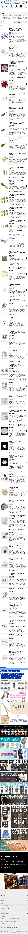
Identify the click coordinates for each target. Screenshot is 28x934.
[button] (1, 3)
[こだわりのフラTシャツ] (14, 765)
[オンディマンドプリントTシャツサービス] (14, 776)
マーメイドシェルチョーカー (7, 678)
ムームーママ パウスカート (14, 671)
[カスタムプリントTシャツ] (14, 811)
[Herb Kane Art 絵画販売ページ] (14, 730)
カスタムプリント (5, 675)
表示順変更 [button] (18, 22)
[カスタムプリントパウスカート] (14, 834)
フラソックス (20, 673)
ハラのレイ (18, 678)
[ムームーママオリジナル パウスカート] (14, 685)
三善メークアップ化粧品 (16, 675)
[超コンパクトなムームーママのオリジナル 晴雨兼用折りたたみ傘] (14, 742)
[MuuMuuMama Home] (12, 2)
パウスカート (4, 673)
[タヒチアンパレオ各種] (14, 799)
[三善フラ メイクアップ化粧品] (14, 719)
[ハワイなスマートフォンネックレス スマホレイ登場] (14, 753)
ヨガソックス (12, 673)
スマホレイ (4, 671)
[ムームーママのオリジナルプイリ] (14, 708)
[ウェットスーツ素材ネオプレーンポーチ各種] (14, 788)
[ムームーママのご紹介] (14, 845)
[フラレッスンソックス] (14, 696)
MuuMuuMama (15, 927)
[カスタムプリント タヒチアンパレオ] (14, 822)
